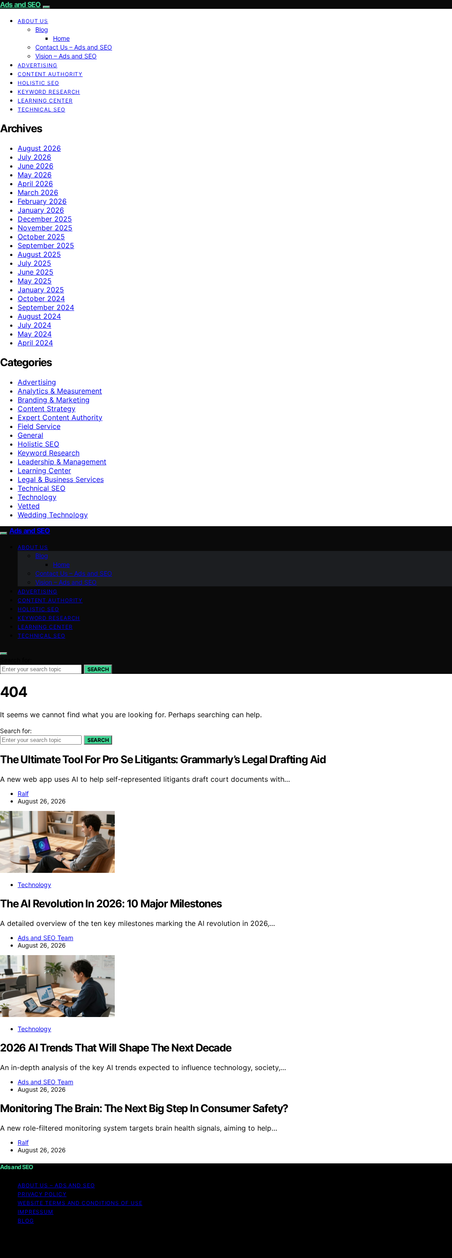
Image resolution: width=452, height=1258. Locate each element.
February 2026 (42, 201)
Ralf (23, 793)
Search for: (16, 660)
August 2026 (39, 148)
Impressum (35, 1211)
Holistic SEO (38, 83)
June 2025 (35, 272)
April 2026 (35, 183)
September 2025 (46, 245)
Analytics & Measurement (60, 390)
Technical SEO (41, 109)
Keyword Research (49, 91)
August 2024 (39, 316)
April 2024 (35, 342)
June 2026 (35, 165)
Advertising (37, 65)
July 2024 (34, 325)
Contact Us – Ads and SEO (73, 47)
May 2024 (35, 333)
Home (61, 38)
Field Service (39, 426)
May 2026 (35, 174)
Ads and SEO (20, 4)
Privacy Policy (42, 1194)
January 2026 (41, 210)
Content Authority (50, 74)
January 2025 (41, 289)
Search (98, 669)
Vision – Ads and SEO (66, 56)
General (30, 435)
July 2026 (34, 157)
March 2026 (38, 192)
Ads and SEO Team (45, 937)
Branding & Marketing (54, 399)
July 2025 (34, 263)
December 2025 (45, 218)
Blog (41, 29)
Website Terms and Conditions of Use (80, 1203)
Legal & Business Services (61, 479)
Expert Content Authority (60, 417)
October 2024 (41, 298)
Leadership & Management (62, 461)
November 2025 (45, 227)
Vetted (29, 505)
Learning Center (45, 100)
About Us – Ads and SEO (56, 1185)
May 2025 (35, 280)
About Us (33, 21)
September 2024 (46, 307)
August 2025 (39, 254)
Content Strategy (46, 408)
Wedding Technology (53, 514)
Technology (37, 497)
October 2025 (41, 236)
